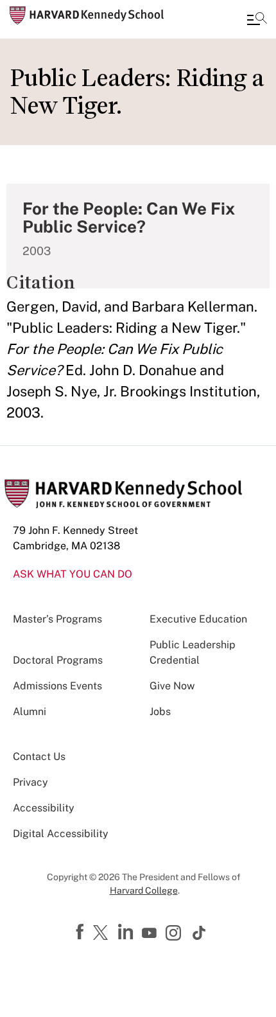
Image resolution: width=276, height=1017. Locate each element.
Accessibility (43, 808)
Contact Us (39, 756)
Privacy (30, 782)
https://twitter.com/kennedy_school (102, 933)
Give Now (172, 686)
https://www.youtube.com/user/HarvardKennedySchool (150, 933)
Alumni (29, 711)
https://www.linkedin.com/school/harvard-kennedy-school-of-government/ (127, 932)
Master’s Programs (57, 619)
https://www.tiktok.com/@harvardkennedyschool (199, 933)
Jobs (160, 711)
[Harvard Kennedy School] (87, 15)
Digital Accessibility (60, 833)
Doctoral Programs (58, 660)
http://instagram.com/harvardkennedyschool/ (175, 934)
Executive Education (198, 619)
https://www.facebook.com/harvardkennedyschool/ (81, 932)
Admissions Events (57, 686)
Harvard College (144, 890)
